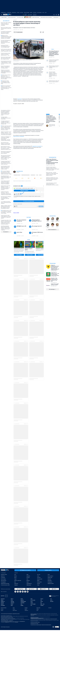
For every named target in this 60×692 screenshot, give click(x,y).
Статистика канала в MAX (5, 369)
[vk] (18, 376)
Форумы (21, 12)
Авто (15, 358)
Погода (18, 12)
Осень (38, 360)
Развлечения (39, 366)
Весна (15, 361)
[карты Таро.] (15, 234)
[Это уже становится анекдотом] (15, 221)
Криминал (28, 360)
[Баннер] (27, 17)
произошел (19, 98)
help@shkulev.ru (7, 406)
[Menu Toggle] (1, 14)
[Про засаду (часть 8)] (30, 228)
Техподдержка (3, 366)
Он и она (38, 358)
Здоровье (16, 369)
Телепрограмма (26, 12)
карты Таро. (19, 232)
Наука (28, 366)
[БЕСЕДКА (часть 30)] (15, 228)
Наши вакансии (3, 364)
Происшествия (39, 363)
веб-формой (16, 406)
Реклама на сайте (4, 358)
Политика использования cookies (35, 406)
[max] (23, 376)
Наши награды (3, 363)
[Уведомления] (56, 14)
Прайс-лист (3, 360)
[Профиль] (58, 14)
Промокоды (9, 12)
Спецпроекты (50, 366)
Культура (28, 361)
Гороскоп (34, 12)
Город (15, 363)
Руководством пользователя (34, 401)
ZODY (46, 12)
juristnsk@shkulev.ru (22, 405)
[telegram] (15, 376)
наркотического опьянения (18, 136)
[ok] (20, 376)
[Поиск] (54, 14)
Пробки (30, 14)
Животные (16, 367)
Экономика (49, 364)
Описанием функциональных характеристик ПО (37, 402)
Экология (49, 363)
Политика (38, 361)
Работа (38, 364)
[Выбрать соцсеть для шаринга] (43, 32)
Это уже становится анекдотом (21, 220)
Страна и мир (50, 361)
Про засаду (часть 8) (36, 226)
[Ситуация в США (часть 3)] (30, 234)
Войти (16, 206)
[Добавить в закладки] (41, 32)
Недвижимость (3, 12)
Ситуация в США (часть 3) (37, 233)
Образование (29, 369)
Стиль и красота (50, 360)
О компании (3, 361)
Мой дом (28, 364)
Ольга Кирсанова (19, 171)
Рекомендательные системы (34, 407)
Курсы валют (39, 12)
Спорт (49, 358)
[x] (25, 376)
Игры (43, 12)
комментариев (18, 32)
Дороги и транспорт (17, 364)
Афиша (31, 12)
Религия (38, 367)
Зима (27, 358)
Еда (15, 366)
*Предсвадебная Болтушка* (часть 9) (36, 220)
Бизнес (15, 360)
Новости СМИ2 (16, 212)
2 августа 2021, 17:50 (16, 29)
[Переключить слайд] (42, 244)
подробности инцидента (37, 146)
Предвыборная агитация (5, 367)
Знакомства (14, 12)
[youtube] (27, 376)
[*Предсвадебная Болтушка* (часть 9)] (30, 221)
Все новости (6, 20)
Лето (27, 363)
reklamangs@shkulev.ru (34, 398)
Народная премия (51, 367)
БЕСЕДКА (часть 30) (21, 226)
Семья (38, 369)
